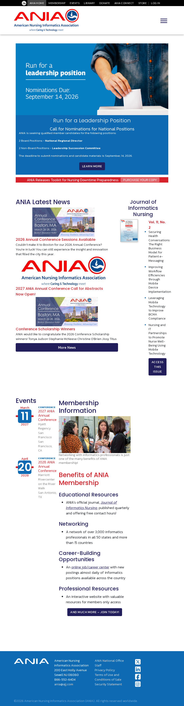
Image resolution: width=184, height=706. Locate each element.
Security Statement (108, 684)
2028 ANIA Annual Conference (47, 466)
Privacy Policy (105, 670)
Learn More (92, 166)
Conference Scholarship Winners (45, 329)
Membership (56, 3)
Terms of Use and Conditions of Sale (108, 677)
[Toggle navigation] (164, 20)
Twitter (138, 662)
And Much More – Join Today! (94, 612)
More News (67, 347)
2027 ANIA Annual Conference (47, 415)
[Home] (46, 20)
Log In (155, 3)
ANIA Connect (124, 3)
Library (89, 3)
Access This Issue (157, 367)
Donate (104, 3)
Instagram (138, 684)
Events (74, 3)
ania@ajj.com (63, 684)
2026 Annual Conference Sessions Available (55, 239)
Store (142, 3)
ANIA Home (37, 3)
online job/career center (90, 567)
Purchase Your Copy (140, 180)
